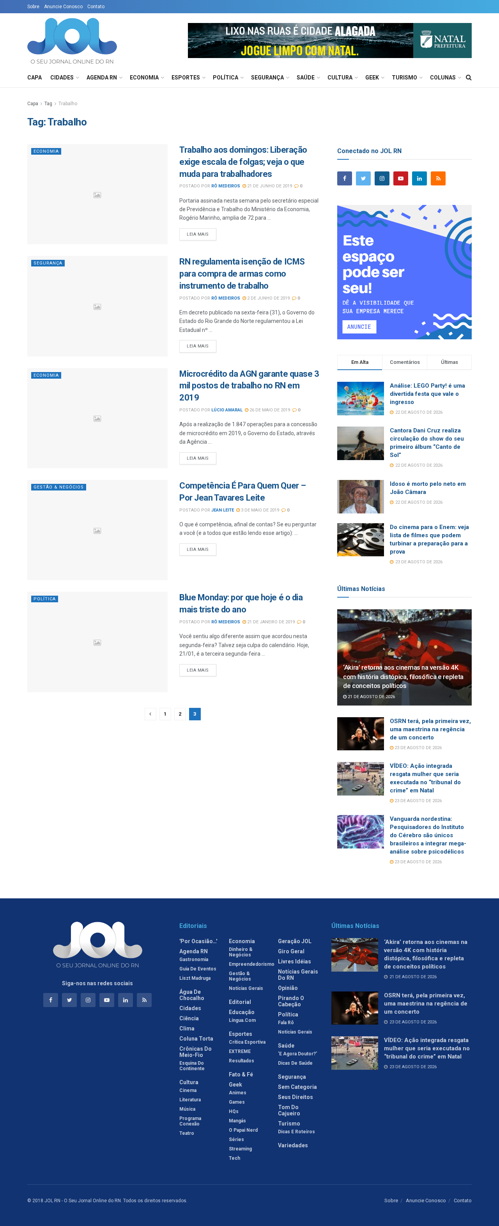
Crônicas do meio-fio (195, 1052)
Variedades (293, 1145)
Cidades (62, 77)
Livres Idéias (294, 961)
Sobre (33, 6)
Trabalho (67, 103)
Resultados (241, 1061)
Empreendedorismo (251, 964)
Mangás (237, 1121)
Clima (187, 1028)
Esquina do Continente (192, 1065)
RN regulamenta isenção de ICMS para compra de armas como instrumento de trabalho (242, 274)
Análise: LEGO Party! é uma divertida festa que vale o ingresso (427, 394)
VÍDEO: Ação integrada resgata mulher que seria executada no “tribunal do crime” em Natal (427, 1048)
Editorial (240, 1002)
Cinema (187, 1090)
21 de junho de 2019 (269, 186)
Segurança (267, 77)
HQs (234, 1111)
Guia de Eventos (197, 969)
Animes (237, 1092)
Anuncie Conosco (63, 6)
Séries (236, 1139)
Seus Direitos (295, 1097)
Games (237, 1102)
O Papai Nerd (243, 1130)
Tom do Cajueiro (289, 1110)
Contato (95, 6)
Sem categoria (297, 1087)
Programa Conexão (190, 1121)
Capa (34, 77)
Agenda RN (102, 77)
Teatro (186, 1133)
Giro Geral (291, 951)
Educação (242, 1012)
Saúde (306, 77)
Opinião (288, 988)
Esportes (186, 77)
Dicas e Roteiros (296, 1131)
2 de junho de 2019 (268, 298)
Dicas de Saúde (295, 1063)
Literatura (190, 1100)
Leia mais (198, 234)
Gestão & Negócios (59, 487)
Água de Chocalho (191, 995)
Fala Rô (286, 1022)
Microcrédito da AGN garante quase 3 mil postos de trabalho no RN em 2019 (249, 386)
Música (187, 1109)
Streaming (240, 1149)
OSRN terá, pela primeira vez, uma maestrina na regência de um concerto (430, 729)
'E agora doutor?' (297, 1054)
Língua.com (242, 1020)
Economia (144, 77)
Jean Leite (222, 510)
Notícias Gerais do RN (298, 974)
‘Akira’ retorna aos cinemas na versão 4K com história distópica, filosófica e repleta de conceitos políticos (403, 676)
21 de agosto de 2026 (371, 696)
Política (225, 77)
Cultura (339, 77)
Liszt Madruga (195, 978)
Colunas (443, 77)
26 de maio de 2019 (269, 410)
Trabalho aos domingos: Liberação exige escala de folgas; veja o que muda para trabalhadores (243, 162)
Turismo (404, 77)
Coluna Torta (196, 1038)
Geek (372, 77)
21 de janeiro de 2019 (270, 621)
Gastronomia (193, 959)
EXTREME (240, 1051)
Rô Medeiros (225, 186)
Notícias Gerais (246, 988)
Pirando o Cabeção (291, 1001)
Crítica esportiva (247, 1042)
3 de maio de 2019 (259, 510)
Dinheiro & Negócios (241, 952)
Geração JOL (294, 941)
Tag (48, 103)
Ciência (189, 1018)
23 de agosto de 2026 (417, 747)
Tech (234, 1158)
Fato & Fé (241, 1074)
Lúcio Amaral (226, 410)
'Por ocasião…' (198, 941)
